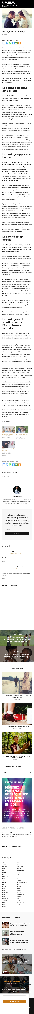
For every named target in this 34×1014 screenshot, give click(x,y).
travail (18, 900)
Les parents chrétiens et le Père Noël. (17, 727)
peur (3, 888)
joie (18, 878)
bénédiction (20, 866)
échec (3, 904)
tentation (4, 900)
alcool (3, 862)
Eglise (18, 872)
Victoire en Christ (21, 902)
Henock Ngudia (17, 496)
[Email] (16, 43)
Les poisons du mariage (8, 434)
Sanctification (20, 894)
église (18, 904)
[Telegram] (13, 43)
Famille (18, 874)
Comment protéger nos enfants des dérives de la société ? (17, 757)
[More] (19, 43)
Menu (30, 4)
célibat (4, 872)
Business (4, 866)
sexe (3, 896)
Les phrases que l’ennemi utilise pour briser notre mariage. (17, 696)
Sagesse (19, 890)
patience (19, 886)
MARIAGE (5, 35)
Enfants (4, 874)
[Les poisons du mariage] (8, 429)
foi (17, 876)
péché (3, 890)
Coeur (3, 870)
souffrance (5, 898)
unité (3, 902)
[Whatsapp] (10, 43)
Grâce (3, 878)
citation (19, 868)
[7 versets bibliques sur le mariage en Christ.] (22, 429)
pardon (4, 886)
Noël (3, 884)
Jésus (3, 880)
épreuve (4, 906)
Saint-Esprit (5, 892)
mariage (4, 882)
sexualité (19, 896)
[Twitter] (7, 43)
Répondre (4, 561)
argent (4, 864)
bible (18, 864)
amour (18, 862)
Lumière (19, 880)
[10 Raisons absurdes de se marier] (8, 444)
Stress (18, 898)
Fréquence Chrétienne (8, 3)
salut (3, 894)
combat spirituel (21, 870)
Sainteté (19, 892)
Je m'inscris (15, 1001)
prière (18, 888)
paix (18, 884)
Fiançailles (5, 876)
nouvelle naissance (22, 882)
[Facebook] (4, 43)
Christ (3, 868)
